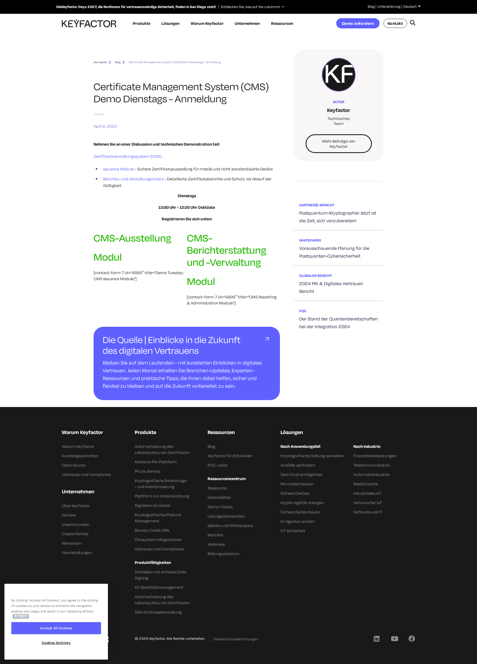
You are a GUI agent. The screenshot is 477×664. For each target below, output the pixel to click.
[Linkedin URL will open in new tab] (376, 638)
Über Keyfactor (75, 505)
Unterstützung (389, 6)
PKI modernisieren (296, 483)
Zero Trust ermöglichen (301, 474)
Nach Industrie (366, 446)
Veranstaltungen (77, 552)
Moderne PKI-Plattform (156, 461)
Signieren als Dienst (152, 505)
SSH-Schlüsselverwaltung (158, 612)
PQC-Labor (217, 465)
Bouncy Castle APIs (152, 530)
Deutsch (410, 6)
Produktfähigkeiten (153, 562)
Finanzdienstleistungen (374, 455)
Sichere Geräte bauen (300, 512)
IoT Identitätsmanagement (159, 587)
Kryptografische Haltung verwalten (312, 455)
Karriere (69, 515)
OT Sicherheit (292, 530)
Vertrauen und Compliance (86, 474)
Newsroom (72, 543)
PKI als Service (147, 471)
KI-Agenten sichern (297, 521)
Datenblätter (219, 497)
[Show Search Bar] (412, 23)
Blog (371, 6)
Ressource (217, 488)
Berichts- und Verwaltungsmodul (133, 178)
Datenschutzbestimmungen (235, 639)
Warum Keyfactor (78, 446)
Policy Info (21, 616)
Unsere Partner (75, 533)
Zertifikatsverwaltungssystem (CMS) (128, 156)
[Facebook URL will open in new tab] (412, 638)
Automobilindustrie (371, 474)
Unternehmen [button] (247, 23)
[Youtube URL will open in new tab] (394, 638)
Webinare (216, 544)
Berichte (215, 534)
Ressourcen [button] (282, 23)
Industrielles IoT (367, 493)
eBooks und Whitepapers (230, 525)
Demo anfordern (358, 23)
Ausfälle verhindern (297, 465)
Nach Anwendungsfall (300, 446)
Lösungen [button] (170, 23)
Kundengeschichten (80, 455)
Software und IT (367, 512)
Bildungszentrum (223, 553)
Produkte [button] (141, 23)
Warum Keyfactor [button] (207, 23)
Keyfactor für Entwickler (230, 455)
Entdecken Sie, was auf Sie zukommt (249, 6)
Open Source (74, 465)
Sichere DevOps (294, 493)
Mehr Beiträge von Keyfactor (338, 143)
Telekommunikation (371, 465)
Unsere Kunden (75, 524)
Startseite (100, 62)
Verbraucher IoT (367, 502)
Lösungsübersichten (226, 516)
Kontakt (395, 23)
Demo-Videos (220, 506)
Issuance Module (118, 169)
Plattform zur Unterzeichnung (162, 496)
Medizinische (365, 483)
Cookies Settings (56, 643)
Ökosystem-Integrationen (158, 539)
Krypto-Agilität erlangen (302, 502)
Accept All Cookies (56, 628)
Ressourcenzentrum (227, 478)
